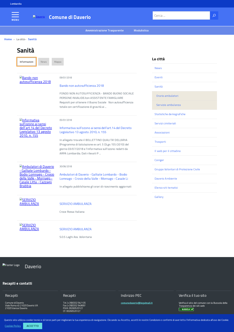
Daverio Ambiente (166, 178)
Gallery (159, 197)
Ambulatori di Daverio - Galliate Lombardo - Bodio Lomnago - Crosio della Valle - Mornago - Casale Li (94, 176)
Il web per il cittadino (168, 151)
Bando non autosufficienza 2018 (82, 85)
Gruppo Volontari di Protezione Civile (177, 169)
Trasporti (160, 142)
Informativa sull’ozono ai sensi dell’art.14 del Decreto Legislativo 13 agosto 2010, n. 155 (96, 129)
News (158, 68)
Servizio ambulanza (168, 105)
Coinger (159, 160)
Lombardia (15, 4)
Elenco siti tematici (166, 187)
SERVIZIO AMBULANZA (76, 203)
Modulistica (141, 30)
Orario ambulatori (167, 96)
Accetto (33, 326)
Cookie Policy (13, 326)
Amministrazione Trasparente (104, 30)
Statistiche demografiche (170, 114)
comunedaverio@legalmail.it (137, 303)
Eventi (159, 77)
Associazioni (162, 132)
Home (8, 39)
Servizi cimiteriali (165, 123)
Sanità (32, 39)
